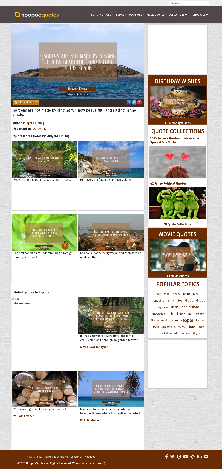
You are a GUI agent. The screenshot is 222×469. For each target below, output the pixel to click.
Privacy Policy (34, 456)
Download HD (28, 102)
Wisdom (167, 333)
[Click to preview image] (77, 61)
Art (159, 294)
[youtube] (185, 456)
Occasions (135, 14)
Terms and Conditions (56, 456)
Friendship (157, 300)
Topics (120, 14)
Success (179, 327)
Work (196, 333)
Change (176, 294)
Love (181, 313)
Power (155, 326)
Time (191, 327)
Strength (166, 326)
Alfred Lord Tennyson (94, 347)
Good (189, 301)
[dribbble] (192, 456)
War (157, 333)
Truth (200, 326)
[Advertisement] (177, 49)
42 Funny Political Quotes (168, 183)
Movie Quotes (155, 14)
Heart (174, 307)
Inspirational (191, 307)
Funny (170, 300)
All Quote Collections (178, 224)
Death (187, 294)
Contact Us (77, 456)
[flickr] (206, 456)
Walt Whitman (89, 420)
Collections (176, 14)
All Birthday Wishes (178, 123)
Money (200, 313)
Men (190, 314)
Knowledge (158, 313)
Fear (195, 294)
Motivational (159, 320)
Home (94, 14)
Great (200, 301)
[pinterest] (179, 456)
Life (170, 313)
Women (186, 333)
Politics (200, 320)
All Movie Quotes (178, 276)
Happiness (161, 307)
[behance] (199, 456)
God (180, 301)
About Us (90, 456)
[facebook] (166, 456)
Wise (176, 333)
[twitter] (172, 456)
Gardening (39, 128)
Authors (105, 14)
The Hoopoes (197, 14)
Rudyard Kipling (33, 123)
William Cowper (23, 416)
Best (166, 294)
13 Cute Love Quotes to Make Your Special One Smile (174, 140)
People (186, 320)
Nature (173, 320)
